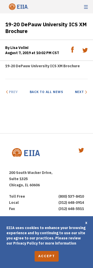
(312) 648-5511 (71, 208)
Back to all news (46, 92)
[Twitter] (85, 51)
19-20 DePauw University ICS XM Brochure (42, 66)
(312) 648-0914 (71, 202)
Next (79, 92)
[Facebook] (73, 51)
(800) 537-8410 (71, 196)
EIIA (18, 7)
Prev (13, 92)
